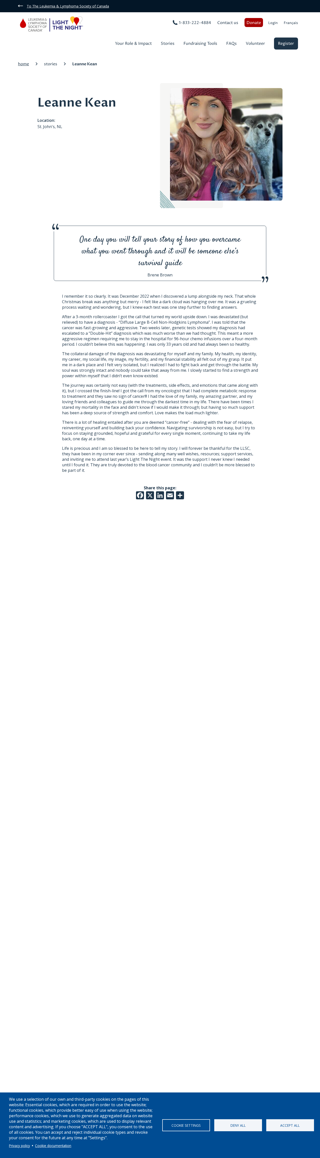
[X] (150, 495)
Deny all (238, 1125)
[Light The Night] (62, 25)
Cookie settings (186, 1125)
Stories (167, 44)
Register (286, 43)
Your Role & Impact (133, 44)
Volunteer (255, 44)
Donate (253, 23)
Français (291, 23)
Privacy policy (19, 1145)
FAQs (231, 44)
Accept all (290, 1125)
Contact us (227, 23)
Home (23, 64)
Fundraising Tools (200, 44)
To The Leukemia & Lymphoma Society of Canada (68, 6)
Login (273, 23)
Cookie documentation (53, 1145)
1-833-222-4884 (195, 23)
